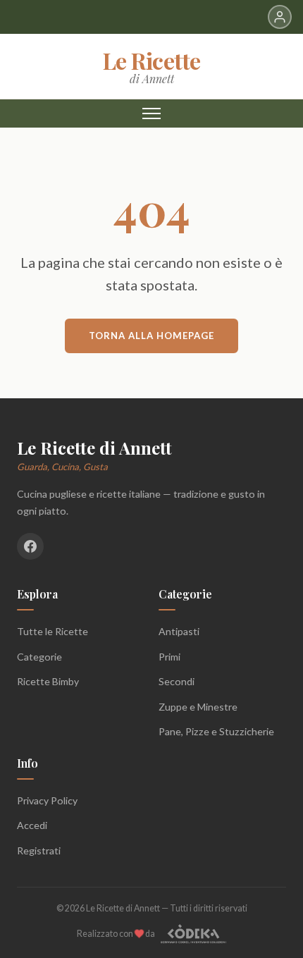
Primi (169, 657)
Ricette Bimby (48, 681)
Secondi (176, 681)
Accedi (32, 825)
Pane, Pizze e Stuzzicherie (216, 731)
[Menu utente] (280, 17)
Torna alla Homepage (151, 335)
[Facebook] (30, 546)
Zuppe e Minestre (198, 707)
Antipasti (179, 631)
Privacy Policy (47, 800)
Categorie (39, 657)
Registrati (39, 850)
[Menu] (151, 113)
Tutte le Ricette (52, 631)
